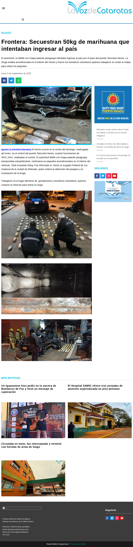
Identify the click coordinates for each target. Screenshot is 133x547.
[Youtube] (114, 175)
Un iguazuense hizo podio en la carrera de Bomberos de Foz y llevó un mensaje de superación (28, 388)
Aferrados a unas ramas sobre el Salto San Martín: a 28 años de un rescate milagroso (113, 132)
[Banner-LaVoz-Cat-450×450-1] (113, 122)
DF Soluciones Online (77, 544)
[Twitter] (102, 175)
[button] (3, 8)
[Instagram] (108, 175)
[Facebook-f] (97, 175)
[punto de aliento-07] (113, 201)
